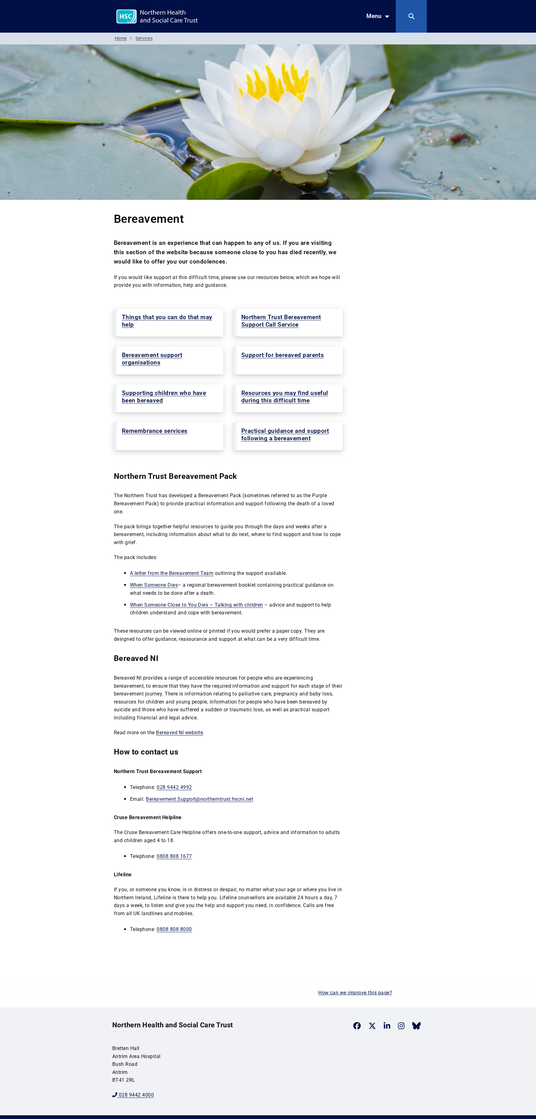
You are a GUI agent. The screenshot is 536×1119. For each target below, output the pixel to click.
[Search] (411, 16)
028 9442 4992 (174, 787)
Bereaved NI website (179, 733)
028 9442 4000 (135, 1095)
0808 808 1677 (174, 856)
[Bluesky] (416, 1025)
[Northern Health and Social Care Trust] (179, 16)
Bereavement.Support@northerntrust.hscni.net (199, 799)
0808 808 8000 (174, 929)
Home (121, 38)
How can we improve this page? (355, 993)
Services (144, 38)
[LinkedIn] (387, 1025)
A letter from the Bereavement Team (171, 573)
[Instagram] (401, 1025)
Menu (374, 16)
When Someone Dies (154, 585)
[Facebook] (357, 1025)
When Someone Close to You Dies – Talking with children (196, 605)
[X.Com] (372, 1025)
